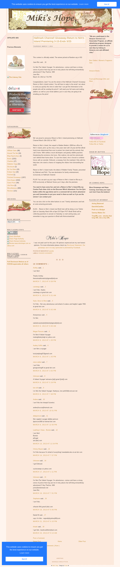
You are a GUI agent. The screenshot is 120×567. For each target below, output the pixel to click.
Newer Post (37, 541)
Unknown (36, 376)
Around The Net (12, 153)
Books (9, 159)
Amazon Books (94, 71)
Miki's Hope (46, 10)
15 (45, 477)
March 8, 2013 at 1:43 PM (44, 357)
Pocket (66, 565)
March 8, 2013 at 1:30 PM (44, 340)
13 (49, 449)
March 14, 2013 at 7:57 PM (45, 455)
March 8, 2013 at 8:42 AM (44, 309)
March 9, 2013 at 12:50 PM (45, 425)
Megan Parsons (38, 331)
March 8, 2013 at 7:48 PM (44, 394)
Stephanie (36, 498)
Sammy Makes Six (98, 213)
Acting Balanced (98, 203)
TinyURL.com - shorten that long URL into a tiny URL (102, 217)
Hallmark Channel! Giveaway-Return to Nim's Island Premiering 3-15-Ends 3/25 (59, 39)
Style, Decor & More (40, 301)
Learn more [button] (24, 553)
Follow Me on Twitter (96, 144)
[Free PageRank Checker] (12, 234)
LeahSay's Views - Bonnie (42, 430)
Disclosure (10, 167)
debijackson (37, 416)
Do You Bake (11, 169)
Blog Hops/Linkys (13, 156)
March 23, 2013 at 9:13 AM (45, 533)
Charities (10, 161)
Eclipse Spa (11, 172)
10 (44, 399)
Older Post (82, 541)
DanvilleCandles (97, 206)
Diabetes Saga (12, 164)
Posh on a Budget (98, 210)
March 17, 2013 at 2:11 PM (45, 472)
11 (47, 416)
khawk (35, 527)
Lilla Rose (10, 185)
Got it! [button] (24, 559)
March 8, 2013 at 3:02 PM (44, 371)
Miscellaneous (12, 188)
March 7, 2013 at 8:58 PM (44, 281)
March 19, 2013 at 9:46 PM (45, 510)
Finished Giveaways (14, 177)
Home (60, 541)
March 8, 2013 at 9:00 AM (44, 326)
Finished (10, 175)
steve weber (37, 362)
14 (45, 461)
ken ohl (35, 388)
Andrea (35, 399)
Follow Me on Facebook (97, 142)
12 (57, 430)
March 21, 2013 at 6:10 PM (45, 521)
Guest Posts (11, 183)
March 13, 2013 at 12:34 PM (45, 444)
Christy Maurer (38, 449)
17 (45, 515)
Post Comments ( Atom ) (51, 546)
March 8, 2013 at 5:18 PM (44, 382)
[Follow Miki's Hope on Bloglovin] (99, 135)
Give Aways (11, 180)
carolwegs (36, 287)
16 (46, 498)
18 (43, 527)
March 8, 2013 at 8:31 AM (44, 295)
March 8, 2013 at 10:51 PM (45, 410)
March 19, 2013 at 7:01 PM (45, 493)
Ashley (35, 268)
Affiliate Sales (12, 150)
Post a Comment (39, 538)
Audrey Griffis (38, 345)
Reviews (10, 191)
